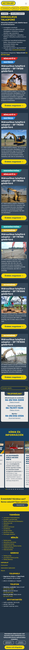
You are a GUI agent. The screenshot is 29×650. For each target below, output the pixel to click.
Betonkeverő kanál (8, 527)
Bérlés (15, 8)
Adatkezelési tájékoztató (8, 642)
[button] (6, 489)
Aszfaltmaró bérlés (8, 544)
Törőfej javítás (7, 556)
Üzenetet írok (20, 505)
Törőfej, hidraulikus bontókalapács (13, 521)
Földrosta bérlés (8, 549)
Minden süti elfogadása (14, 647)
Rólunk (3, 570)
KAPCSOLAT (4, 562)
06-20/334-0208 (14, 400)
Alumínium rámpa (8, 532)
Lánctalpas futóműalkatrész (11, 517)
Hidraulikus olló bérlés (9, 542)
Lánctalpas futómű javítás (10, 557)
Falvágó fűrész (7, 530)
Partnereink (4, 565)
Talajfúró (5, 525)
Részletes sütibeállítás (20, 642)
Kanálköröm (6, 528)
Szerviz (24, 8)
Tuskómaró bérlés (8, 548)
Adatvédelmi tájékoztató (8, 568)
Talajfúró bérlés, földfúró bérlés (12, 546)
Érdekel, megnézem (13, 106)
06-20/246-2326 (14, 416)
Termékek (5, 8)
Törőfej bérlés (7, 540)
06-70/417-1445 (14, 408)
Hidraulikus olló (7, 523)
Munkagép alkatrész (9, 534)
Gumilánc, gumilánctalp (10, 519)
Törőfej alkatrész (8, 559)
